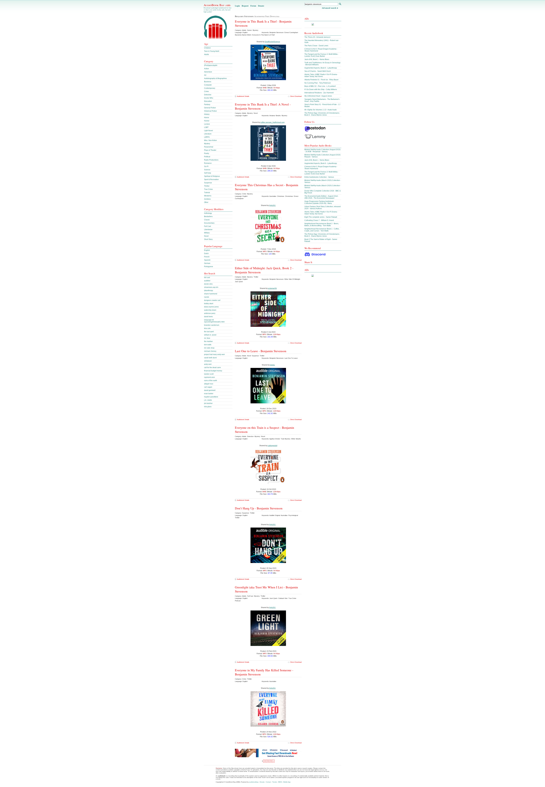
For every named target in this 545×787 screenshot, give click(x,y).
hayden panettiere (211, 397)
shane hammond (210, 294)
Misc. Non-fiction (210, 140)
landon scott (208, 374)
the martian (208, 341)
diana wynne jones (211, 307)
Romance (208, 163)
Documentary (209, 223)
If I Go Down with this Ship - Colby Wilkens (320, 89)
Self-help (207, 173)
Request (245, 5)
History (206, 114)
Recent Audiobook (313, 33)
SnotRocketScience (272, 42)
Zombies (207, 199)
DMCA (280, 782)
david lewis (208, 317)
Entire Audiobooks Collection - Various (319, 177)
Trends (274, 782)
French (206, 257)
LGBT (206, 127)
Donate (261, 5)
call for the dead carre (212, 367)
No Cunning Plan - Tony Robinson (317, 83)
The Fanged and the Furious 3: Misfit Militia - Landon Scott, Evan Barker (321, 55)
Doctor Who (208, 98)
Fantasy (207, 104)
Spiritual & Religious (212, 176)
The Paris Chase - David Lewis (316, 46)
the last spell (209, 332)
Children (207, 48)
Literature (207, 134)
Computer (208, 85)
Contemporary (209, 88)
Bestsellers (208, 216)
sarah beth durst (210, 358)
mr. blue (207, 338)
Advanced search (329, 7)
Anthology (208, 213)
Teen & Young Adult (211, 51)
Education (208, 101)
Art (205, 75)
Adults (206, 54)
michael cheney (210, 351)
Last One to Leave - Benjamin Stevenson (260, 351)
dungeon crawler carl (212, 300)
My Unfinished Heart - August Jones (318, 96)
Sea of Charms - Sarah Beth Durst (317, 71)
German (207, 263)
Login (237, 5)
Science (207, 170)
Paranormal (208, 147)
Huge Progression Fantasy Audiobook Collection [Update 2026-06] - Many (319, 202)
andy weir (208, 364)
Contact (268, 782)
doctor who (208, 284)
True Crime (208, 189)
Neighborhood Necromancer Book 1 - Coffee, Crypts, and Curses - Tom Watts (321, 230)
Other (206, 202)
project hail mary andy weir (214, 354)
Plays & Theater (210, 150)
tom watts (207, 345)
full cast (207, 277)
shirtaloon (208, 361)
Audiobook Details (243, 96)
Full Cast (207, 226)
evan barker (208, 394)
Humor (206, 121)
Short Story (208, 239)
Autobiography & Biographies (215, 78)
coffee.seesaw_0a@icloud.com (272, 122)
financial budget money (213, 371)
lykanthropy (208, 290)
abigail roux (208, 384)
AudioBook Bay (217, 5)
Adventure (208, 72)
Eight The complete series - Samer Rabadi (320, 217)
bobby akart (208, 304)
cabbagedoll (272, 446)
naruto (206, 297)
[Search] (340, 4)
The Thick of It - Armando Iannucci (317, 37)
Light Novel (208, 131)
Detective (207, 95)
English (207, 250)
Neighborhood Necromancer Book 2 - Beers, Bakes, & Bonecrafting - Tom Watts (321, 225)
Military (207, 233)
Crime (206, 91)
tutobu (272, 365)
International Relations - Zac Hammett (319, 93)
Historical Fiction (210, 111)
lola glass (207, 407)
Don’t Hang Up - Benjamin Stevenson (258, 508)
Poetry (206, 153)
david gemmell (209, 390)
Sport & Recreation (211, 179)
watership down (210, 310)
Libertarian (208, 230)
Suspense (208, 183)
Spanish (207, 260)
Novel (206, 236)
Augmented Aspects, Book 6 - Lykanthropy (320, 68)
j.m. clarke (208, 400)
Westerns (207, 196)
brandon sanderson (211, 325)
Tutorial (207, 193)
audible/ (207, 281)
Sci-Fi (206, 166)
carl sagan (208, 387)
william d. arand (210, 335)
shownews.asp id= (211, 287)
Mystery (207, 144)
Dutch (206, 253)
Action (206, 69)
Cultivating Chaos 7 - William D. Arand (319, 220)
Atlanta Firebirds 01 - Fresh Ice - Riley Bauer (321, 80)
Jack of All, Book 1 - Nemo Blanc (316, 59)
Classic (207, 220)
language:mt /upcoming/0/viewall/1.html (214, 321)
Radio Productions (211, 160)
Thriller (206, 186)
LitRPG (207, 137)
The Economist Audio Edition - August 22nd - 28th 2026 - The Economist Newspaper (321, 197)
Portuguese (208, 267)
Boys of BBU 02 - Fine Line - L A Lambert (320, 86)
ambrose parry (209, 313)
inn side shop (209, 348)
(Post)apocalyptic (210, 65)
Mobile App (287, 782)
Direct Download (296, 96)
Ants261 (272, 205)
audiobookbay (253, 782)
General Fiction (210, 108)
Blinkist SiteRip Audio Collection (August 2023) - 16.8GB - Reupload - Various (322, 151)
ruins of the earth (210, 381)
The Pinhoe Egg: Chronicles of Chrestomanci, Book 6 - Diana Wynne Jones (322, 114)
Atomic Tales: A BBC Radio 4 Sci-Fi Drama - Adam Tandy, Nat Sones (321, 75)
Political (207, 157)
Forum (253, 5)
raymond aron (209, 377)
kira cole (207, 328)
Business (207, 82)
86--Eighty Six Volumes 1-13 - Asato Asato (320, 110)
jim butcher (208, 403)
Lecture (207, 124)
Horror (206, 118)
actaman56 (272, 288)
